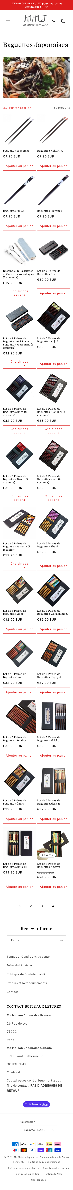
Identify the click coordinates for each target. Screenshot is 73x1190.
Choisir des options (19, 292)
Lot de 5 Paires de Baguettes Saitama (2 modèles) (16, 546)
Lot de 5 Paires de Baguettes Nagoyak (49, 676)
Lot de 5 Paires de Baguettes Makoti (14, 612)
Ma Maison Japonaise (26, 1157)
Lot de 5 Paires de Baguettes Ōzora (14, 802)
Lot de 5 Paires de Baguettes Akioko (48, 739)
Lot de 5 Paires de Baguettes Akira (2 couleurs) (15, 411)
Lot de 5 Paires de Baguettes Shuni (48, 545)
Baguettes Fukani (14, 211)
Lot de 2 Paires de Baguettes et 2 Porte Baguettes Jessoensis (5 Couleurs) (18, 343)
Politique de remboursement (44, 1161)
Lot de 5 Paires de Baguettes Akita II (48, 802)
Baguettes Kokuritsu (50, 150)
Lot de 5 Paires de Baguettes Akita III (15, 865)
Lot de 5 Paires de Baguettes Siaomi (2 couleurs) (16, 479)
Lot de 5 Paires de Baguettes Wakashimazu (53, 612)
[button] (8, 20)
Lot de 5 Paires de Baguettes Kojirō (48, 340)
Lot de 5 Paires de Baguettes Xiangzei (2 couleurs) (51, 411)
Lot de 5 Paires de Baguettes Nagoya (48, 865)
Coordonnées (38, 1179)
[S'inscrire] (61, 940)
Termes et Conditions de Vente (28, 956)
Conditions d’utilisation (56, 1167)
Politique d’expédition (27, 1173)
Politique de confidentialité (23, 1167)
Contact (12, 992)
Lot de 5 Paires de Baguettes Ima (14, 676)
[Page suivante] (64, 905)
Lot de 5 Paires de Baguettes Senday (14, 739)
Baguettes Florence (49, 211)
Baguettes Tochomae (16, 150)
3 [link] (42, 906)
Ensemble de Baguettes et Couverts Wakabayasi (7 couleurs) (18, 274)
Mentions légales (53, 1173)
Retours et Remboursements (27, 983)
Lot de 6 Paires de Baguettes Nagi (48, 272)
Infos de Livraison (19, 965)
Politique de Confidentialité (26, 974)
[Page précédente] (9, 905)
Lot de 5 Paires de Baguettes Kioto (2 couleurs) (49, 479)
